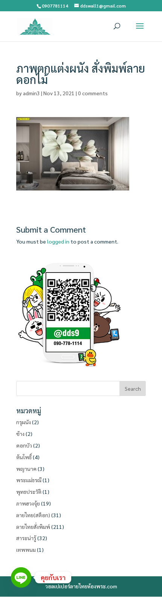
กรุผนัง (23, 422)
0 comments (93, 93)
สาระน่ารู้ (26, 538)
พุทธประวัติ (28, 491)
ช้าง (20, 433)
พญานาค (26, 468)
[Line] (21, 577)
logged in (58, 241)
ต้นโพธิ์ (24, 457)
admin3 (31, 93)
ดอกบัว (24, 445)
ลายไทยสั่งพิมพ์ (33, 526)
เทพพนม (26, 549)
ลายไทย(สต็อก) (33, 515)
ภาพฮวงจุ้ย (28, 503)
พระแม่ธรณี (28, 480)
